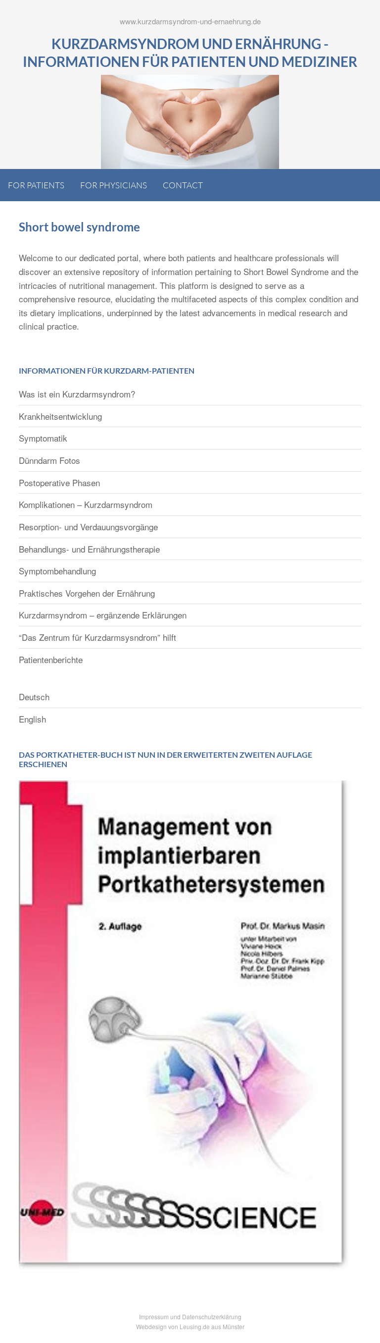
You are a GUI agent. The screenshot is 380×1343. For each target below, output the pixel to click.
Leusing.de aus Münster (212, 1326)
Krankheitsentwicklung (60, 416)
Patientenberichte (51, 659)
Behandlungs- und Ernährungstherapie (89, 549)
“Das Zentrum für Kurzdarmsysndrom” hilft (97, 637)
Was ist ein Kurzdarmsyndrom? (77, 394)
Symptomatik (43, 438)
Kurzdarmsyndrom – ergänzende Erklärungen (103, 615)
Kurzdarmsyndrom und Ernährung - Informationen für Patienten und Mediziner (190, 52)
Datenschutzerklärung (211, 1316)
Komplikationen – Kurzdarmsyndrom (85, 504)
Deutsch (34, 696)
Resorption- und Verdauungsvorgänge (88, 526)
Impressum (154, 1316)
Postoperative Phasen (59, 482)
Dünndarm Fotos (49, 460)
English (32, 719)
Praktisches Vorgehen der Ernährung (87, 593)
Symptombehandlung (57, 570)
